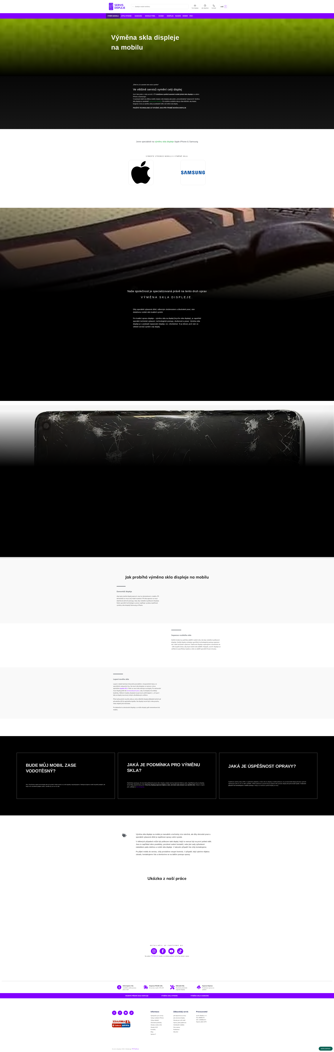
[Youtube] (171, 951)
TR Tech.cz (135, 1049)
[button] (223, 6)
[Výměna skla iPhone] (141, 172)
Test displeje (195, 8)
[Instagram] (154, 951)
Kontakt (214, 8)
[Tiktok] (180, 951)
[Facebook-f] (163, 951)
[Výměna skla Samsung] (193, 172)
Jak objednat (205, 8)
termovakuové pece (133, 691)
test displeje (140, 787)
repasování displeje (155, 101)
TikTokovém (155, 956)
